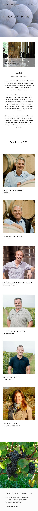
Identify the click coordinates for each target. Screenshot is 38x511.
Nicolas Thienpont (13, 507)
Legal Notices (27, 493)
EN (32, 5)
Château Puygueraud (7, 4)
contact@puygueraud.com (14, 502)
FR (29, 5)
